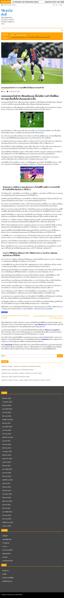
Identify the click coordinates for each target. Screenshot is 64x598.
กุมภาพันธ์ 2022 (7, 469)
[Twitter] (56, 5)
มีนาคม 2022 (6, 465)
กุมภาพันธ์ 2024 (7, 409)
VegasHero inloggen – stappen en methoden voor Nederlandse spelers (21, 366)
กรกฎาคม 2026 (7, 402)
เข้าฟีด (4, 574)
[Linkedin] (61, 5)
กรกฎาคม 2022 (7, 451)
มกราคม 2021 (6, 515)
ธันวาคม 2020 (6, 519)
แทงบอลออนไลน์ (7, 560)
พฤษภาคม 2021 (7, 501)
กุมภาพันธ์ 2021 (7, 512)
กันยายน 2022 (6, 444)
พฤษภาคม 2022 (7, 458)
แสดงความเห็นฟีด (8, 577)
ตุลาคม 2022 (6, 441)
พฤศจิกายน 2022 (7, 437)
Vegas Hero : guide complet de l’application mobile (15, 376)
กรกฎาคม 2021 (7, 494)
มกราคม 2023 (6, 430)
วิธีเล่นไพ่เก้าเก (45, 339)
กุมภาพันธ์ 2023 (7, 426)
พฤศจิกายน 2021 (7, 480)
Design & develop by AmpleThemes (12, 594)
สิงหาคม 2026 (6, 398)
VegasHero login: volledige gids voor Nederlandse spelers (17, 369)
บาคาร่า (4, 546)
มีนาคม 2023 (6, 423)
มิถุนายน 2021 (6, 497)
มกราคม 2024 (6, 412)
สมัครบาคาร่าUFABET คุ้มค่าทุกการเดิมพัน (28, 30)
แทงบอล (4, 557)
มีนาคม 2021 (6, 508)
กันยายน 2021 (6, 487)
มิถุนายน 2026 (6, 405)
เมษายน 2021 (6, 504)
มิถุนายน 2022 (6, 455)
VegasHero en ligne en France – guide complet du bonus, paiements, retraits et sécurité (25, 380)
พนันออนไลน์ (6, 553)
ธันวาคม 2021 (6, 476)
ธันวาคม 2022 (6, 434)
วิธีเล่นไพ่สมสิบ (9, 344)
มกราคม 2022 (6, 473)
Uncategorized (6, 539)
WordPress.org (7, 581)
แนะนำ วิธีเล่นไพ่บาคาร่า (41, 324)
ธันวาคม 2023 (6, 416)
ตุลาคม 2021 (6, 483)
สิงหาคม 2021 (6, 490)
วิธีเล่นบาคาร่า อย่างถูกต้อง (52, 330)
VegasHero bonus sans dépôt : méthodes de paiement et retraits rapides (21, 373)
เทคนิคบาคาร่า (12, 30)
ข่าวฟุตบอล (5, 543)
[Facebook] (54, 5)
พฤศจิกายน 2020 (7, 522)
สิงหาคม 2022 (6, 448)
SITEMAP (4, 30)
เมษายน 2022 (6, 462)
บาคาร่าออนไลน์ (7, 550)
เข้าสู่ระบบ (5, 570)
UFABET (5, 536)
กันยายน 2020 (6, 526)
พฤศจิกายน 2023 (7, 419)
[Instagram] (59, 5)
